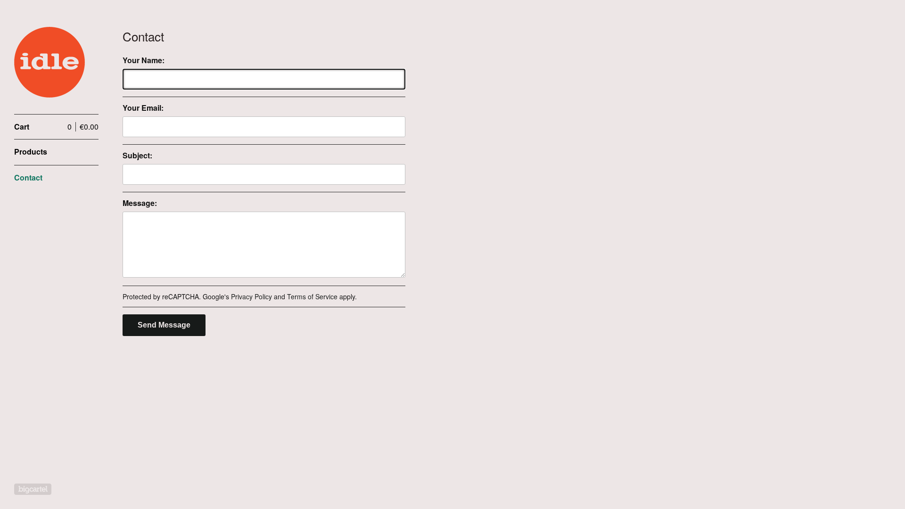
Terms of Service (312, 296)
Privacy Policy (251, 296)
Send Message (164, 325)
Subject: (137, 155)
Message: (140, 203)
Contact (28, 177)
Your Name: (144, 60)
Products (30, 151)
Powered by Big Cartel (32, 489)
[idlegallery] (49, 62)
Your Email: (143, 108)
